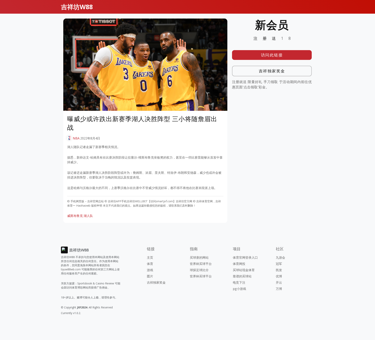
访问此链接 (272, 55)
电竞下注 (239, 282)
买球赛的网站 (199, 257)
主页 (150, 257)
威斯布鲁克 (75, 216)
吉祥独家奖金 (272, 71)
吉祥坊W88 (77, 7)
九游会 (280, 257)
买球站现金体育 (244, 270)
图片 (150, 276)
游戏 (150, 270)
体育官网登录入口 (245, 257)
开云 (279, 282)
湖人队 (88, 216)
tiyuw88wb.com (71, 269)
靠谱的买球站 (242, 276)
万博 (279, 289)
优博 (279, 276)
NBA (76, 138)
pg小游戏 (239, 289)
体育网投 (239, 264)
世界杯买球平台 (201, 264)
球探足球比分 (199, 270)
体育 (150, 264)
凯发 (279, 270)
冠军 (279, 264)
